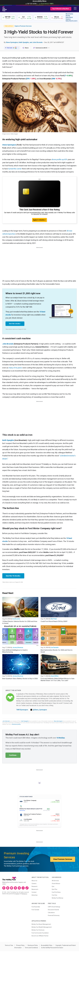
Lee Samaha (54, 647)
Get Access (22, 810)
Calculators (51, 912)
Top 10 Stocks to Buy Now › (60, 8)
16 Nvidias (60, 738)
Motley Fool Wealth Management (42, 927)
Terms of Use (9, 945)
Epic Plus (54, 889)
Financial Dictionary (54, 915)
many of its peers (15, 368)
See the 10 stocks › (13, 576)
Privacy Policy (20, 945)
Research (34, 886)
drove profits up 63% (59, 159)
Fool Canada (35, 909)
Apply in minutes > (39, 220)
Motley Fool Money (57, 898)
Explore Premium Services (23, 26)
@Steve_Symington (40, 710)
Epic (53, 886)
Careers (34, 883)
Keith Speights (8, 440)
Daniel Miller (55, 676)
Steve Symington (9, 145)
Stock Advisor (56, 883)
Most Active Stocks (69, 14)
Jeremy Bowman (17, 647)
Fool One (54, 895)
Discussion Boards (53, 909)
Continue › (13, 755)
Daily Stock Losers (71, 21)
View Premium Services (62, 859)
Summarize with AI (41, 48)
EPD (28, 79)
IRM (53, 79)
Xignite (17, 893)
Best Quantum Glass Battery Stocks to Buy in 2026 (20, 678)
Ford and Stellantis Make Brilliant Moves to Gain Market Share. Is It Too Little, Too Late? (57, 679)
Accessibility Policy (46, 945)
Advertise (34, 895)
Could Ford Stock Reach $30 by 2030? (54, 621)
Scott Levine (16, 619)
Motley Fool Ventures (38, 930)
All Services (55, 880)
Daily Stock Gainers (69, 18)
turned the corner (15, 169)
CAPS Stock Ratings (54, 906)
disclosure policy (16, 724)
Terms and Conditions (31, 947)
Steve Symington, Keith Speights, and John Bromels (24, 42)
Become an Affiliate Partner (40, 935)
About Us (34, 880)
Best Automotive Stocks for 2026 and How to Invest (56, 651)
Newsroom (35, 889)
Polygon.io (24, 893)
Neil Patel (54, 619)
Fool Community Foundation (40, 933)
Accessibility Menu (39, 1)
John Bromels (7, 344)
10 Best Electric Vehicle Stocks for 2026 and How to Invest (19, 622)
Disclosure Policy (33, 945)
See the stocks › (15, 324)
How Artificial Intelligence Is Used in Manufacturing (15, 651)
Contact (34, 892)
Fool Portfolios (56, 892)
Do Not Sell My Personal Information (52, 947)
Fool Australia (36, 906)
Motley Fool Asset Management (41, 924)
